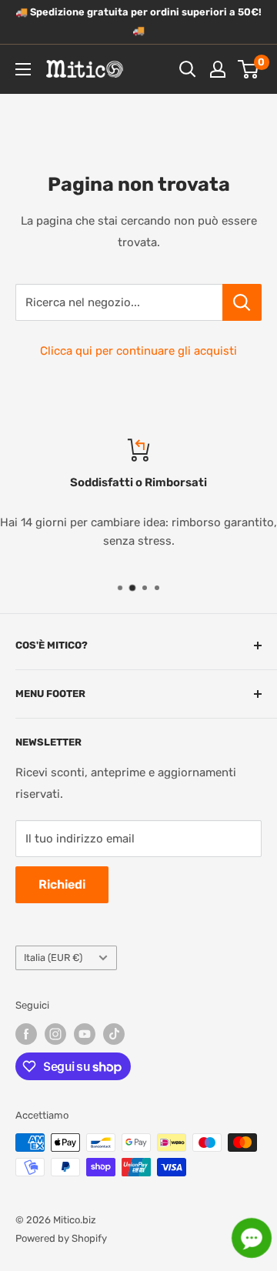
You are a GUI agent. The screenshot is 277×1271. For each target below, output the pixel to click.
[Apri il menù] (23, 69)
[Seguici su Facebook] (26, 1034)
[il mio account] (217, 69)
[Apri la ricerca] (187, 69)
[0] (249, 69)
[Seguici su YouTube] (84, 1034)
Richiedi (61, 884)
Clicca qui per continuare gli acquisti (138, 351)
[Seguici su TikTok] (114, 1034)
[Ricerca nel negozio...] (242, 302)
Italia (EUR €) (53, 957)
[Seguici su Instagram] (55, 1034)
